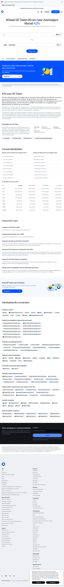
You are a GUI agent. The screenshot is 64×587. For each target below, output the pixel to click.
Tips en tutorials (6, 509)
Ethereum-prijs (36, 557)
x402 (34, 525)
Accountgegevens (6, 538)
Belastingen (5, 525)
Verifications (36, 535)
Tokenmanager (36, 495)
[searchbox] (59, 45)
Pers (3, 478)
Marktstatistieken (6, 503)
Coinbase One (36, 474)
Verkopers (4, 484)
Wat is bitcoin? (5, 515)
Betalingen (35, 493)
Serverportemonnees (38, 517)
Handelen (35, 470)
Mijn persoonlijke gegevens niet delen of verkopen (14, 492)
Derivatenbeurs (37, 506)
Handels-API (36, 527)
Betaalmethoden (6, 540)
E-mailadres (35, 427)
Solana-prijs (36, 559)
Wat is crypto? (5, 517)
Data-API (35, 533)
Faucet (34, 543)
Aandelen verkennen (7, 501)
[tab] (3, 58)
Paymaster (35, 529)
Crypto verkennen (6, 499)
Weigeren (38, 582)
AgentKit (35, 539)
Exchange (35, 504)
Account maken (5, 534)
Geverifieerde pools (38, 508)
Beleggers (4, 482)
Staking (35, 502)
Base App (35, 472)
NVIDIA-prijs (36, 566)
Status (3, 546)
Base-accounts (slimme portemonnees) (42, 521)
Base (34, 515)
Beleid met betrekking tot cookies (10, 488)
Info (3, 470)
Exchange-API (36, 545)
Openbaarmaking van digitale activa (11, 494)
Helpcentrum (5, 530)
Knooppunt (35, 537)
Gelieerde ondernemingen (8, 474)
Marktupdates (5, 513)
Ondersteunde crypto (7, 544)
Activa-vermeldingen (38, 489)
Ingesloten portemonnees (39, 519)
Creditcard (35, 478)
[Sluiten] (61, 571)
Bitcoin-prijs (36, 555)
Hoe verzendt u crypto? (7, 523)
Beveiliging (4, 480)
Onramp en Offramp (38, 523)
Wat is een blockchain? (7, 519)
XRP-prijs (35, 561)
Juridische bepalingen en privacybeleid (12, 486)
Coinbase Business (37, 491)
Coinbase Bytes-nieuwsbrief (9, 505)
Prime (34, 500)
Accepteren (53, 582)
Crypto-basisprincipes (7, 507)
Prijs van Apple (36, 568)
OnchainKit (35, 531)
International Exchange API (39, 547)
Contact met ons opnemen (8, 532)
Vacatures (4, 472)
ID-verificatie (5, 536)
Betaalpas (35, 480)
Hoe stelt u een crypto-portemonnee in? (12, 521)
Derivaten (35, 482)
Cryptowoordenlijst (6, 511)
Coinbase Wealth (37, 476)
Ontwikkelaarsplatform (38, 513)
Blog (3, 476)
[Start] (2, 11)
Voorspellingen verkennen (39, 484)
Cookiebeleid (52, 576)
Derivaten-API (36, 551)
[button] (61, 11)
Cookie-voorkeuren (6, 490)
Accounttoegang (6, 542)
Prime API (35, 549)
